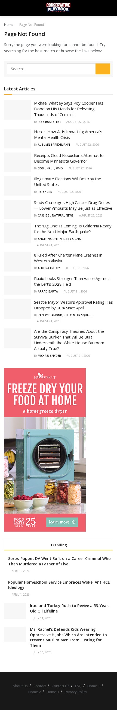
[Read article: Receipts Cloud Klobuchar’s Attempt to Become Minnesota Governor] (17, 162)
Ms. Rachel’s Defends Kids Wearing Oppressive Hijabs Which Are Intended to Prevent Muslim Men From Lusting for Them (68, 637)
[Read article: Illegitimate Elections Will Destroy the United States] (17, 186)
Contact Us (60, 685)
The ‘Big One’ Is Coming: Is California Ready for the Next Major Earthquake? (73, 228)
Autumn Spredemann (54, 145)
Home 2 (34, 691)
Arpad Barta (48, 291)
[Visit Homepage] (58, 8)
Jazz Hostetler (49, 122)
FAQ (78, 685)
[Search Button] (110, 8)
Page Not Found (31, 24)
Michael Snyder (49, 356)
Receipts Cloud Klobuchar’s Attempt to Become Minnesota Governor (69, 158)
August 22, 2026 (78, 122)
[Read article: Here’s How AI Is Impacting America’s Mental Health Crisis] (17, 138)
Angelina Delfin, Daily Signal (60, 239)
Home (9, 24)
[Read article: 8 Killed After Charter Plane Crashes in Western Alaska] (17, 262)
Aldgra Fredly (49, 268)
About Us (20, 685)
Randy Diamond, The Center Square (65, 315)
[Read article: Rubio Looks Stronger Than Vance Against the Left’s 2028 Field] (17, 285)
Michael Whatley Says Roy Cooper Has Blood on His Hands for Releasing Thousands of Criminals (68, 108)
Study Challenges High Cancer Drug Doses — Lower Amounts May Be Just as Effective (73, 205)
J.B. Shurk (45, 192)
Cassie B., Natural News (55, 215)
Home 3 (53, 691)
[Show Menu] (6, 8)
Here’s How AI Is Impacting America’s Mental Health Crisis (68, 134)
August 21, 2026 (48, 245)
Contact (39, 685)
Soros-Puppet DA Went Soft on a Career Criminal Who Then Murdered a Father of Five (59, 561)
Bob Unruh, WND (50, 168)
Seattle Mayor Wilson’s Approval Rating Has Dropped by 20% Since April (73, 304)
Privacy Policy (76, 691)
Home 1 (93, 685)
